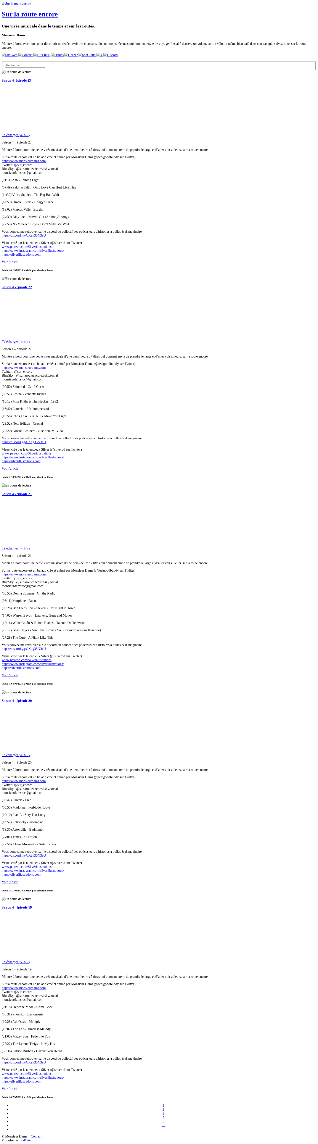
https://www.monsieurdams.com (24, 161)
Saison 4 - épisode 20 (17, 701)
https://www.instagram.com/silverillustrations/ (33, 250)
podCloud (26, 1140)
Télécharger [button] (16, 135)
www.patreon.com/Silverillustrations (26, 246)
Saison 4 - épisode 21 (17, 494)
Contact (36, 1136)
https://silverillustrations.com (21, 254)
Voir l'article (10, 262)
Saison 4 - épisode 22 (17, 287)
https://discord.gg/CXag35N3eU (24, 235)
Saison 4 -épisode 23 (16, 80)
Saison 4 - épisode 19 (17, 907)
